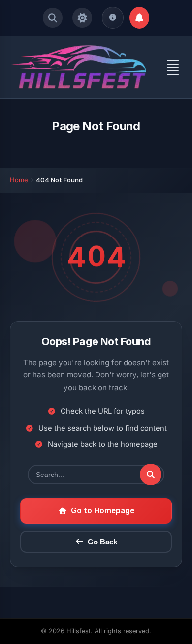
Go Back (102, 542)
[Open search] (53, 18)
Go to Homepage (102, 510)
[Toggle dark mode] (82, 18)
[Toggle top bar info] (113, 18)
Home (19, 180)
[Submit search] (150, 474)
